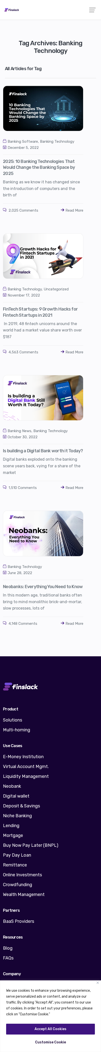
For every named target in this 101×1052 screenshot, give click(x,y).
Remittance (15, 865)
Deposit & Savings (21, 806)
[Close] (98, 983)
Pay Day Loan (17, 855)
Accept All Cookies (50, 1029)
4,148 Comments (22, 623)
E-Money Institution (23, 756)
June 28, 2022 (20, 573)
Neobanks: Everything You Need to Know (43, 586)
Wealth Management (24, 894)
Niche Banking (17, 815)
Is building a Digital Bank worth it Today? (43, 451)
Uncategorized (56, 289)
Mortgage (13, 835)
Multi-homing (16, 730)
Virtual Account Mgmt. (26, 766)
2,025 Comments (23, 210)
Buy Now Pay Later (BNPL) (30, 845)
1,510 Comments (22, 488)
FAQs (8, 958)
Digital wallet (16, 796)
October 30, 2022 (23, 437)
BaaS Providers (18, 921)
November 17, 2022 (24, 295)
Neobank (12, 786)
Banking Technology (57, 141)
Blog (8, 948)
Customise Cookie (50, 1042)
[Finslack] (50, 9)
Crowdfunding (17, 884)
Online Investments (22, 875)
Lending (11, 825)
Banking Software (23, 141)
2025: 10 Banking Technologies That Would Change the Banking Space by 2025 (39, 167)
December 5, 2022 (23, 147)
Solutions (12, 720)
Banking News (19, 431)
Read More (74, 210)
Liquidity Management (26, 776)
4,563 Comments (23, 352)
